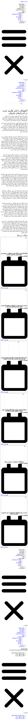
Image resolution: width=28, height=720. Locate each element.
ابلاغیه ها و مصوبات (16, 14)
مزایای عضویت (20, 8)
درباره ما (22, 21)
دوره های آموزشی (19, 9)
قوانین (19, 15)
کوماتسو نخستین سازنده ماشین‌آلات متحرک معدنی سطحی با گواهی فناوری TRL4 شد (14, 410)
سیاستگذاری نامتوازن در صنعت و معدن (14, 461)
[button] (14, 52)
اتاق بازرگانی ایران (19, 654)
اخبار (23, 11)
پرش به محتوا (24, 1)
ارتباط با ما (21, 22)
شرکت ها (22, 5)
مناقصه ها (21, 6)
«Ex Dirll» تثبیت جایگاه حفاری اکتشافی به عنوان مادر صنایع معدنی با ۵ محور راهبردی (14, 254)
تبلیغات (19, 18)
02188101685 (24, 649)
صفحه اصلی (21, 4)
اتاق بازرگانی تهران (19, 655)
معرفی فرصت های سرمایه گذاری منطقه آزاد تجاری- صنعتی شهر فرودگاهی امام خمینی (14, 306)
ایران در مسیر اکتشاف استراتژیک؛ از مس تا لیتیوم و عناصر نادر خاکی (14, 513)
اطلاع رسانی (21, 12)
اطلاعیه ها (18, 16)
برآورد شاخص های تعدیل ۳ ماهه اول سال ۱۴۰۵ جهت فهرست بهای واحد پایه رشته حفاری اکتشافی (14, 358)
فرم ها (19, 19)
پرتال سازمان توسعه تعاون (17, 652)
